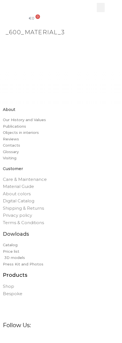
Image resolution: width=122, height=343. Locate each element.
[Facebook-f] (5, 336)
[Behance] (30, 336)
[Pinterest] (21, 336)
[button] (101, 7)
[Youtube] (46, 336)
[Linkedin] (38, 336)
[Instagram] (13, 336)
